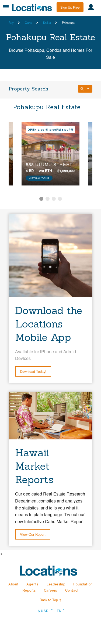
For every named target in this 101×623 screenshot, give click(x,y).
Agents (32, 583)
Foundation (83, 583)
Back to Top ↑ (51, 599)
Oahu (28, 22)
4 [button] (60, 199)
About (13, 583)
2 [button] (48, 199)
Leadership (56, 583)
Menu (6, 6)
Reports (29, 590)
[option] (50, 153)
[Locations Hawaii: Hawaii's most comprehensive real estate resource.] (33, 8)
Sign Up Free (70, 7)
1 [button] (41, 199)
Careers (50, 590)
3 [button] (54, 199)
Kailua (47, 22)
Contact (72, 590)
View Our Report (33, 534)
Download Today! (33, 371)
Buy (11, 22)
